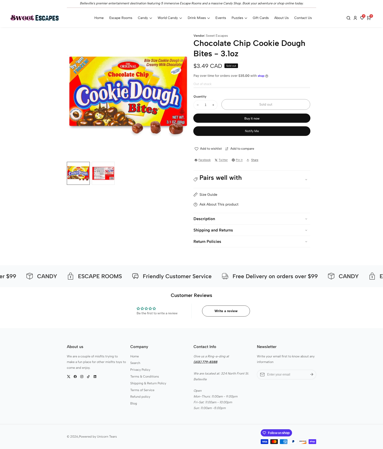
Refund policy (140, 397)
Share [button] (254, 160)
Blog (133, 403)
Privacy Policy (140, 370)
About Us (281, 18)
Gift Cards (261, 18)
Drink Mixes (197, 18)
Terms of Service (142, 390)
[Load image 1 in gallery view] (78, 173)
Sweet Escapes (217, 35)
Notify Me (252, 131)
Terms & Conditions (144, 376)
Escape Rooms (120, 18)
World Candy (168, 18)
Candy (143, 18)
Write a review (226, 311)
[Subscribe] (311, 374)
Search (135, 363)
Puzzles (237, 18)
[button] (251, 179)
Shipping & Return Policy (148, 383)
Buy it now (252, 118)
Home (99, 18)
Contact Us (303, 18)
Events (220, 18)
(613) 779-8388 (205, 362)
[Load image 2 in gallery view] (103, 173)
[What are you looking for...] (349, 18)
